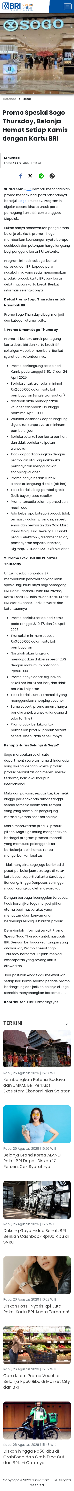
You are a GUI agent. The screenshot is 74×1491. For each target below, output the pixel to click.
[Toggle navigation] (68, 6)
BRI (29, 189)
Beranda (9, 99)
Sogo (22, 200)
